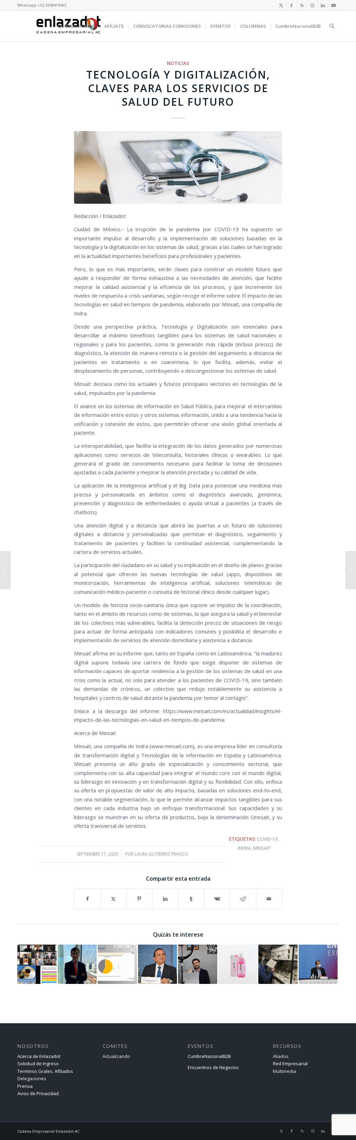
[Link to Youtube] (333, 5)
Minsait (261, 848)
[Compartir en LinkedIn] (165, 898)
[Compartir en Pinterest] (139, 898)
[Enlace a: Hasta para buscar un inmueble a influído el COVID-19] (197, 964)
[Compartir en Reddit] (243, 898)
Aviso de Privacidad (38, 1093)
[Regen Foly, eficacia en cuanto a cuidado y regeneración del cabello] (350, 570)
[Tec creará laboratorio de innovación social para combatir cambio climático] (5, 570)
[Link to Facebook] (291, 5)
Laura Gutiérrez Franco (161, 854)
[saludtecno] (178, 167)
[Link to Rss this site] (302, 5)
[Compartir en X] (114, 898)
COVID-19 (267, 839)
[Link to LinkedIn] (323, 5)
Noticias (178, 63)
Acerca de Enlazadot (38, 1056)
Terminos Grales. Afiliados (45, 1071)
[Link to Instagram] (312, 5)
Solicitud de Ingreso (38, 1063)
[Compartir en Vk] (217, 898)
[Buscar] (332, 26)
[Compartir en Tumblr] (191, 898)
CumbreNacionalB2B (209, 1056)
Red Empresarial (290, 1063)
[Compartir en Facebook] (87, 898)
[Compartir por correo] (269, 898)
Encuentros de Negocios (213, 1067)
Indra (244, 848)
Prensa (25, 1086)
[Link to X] (281, 5)
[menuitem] (76, 26)
